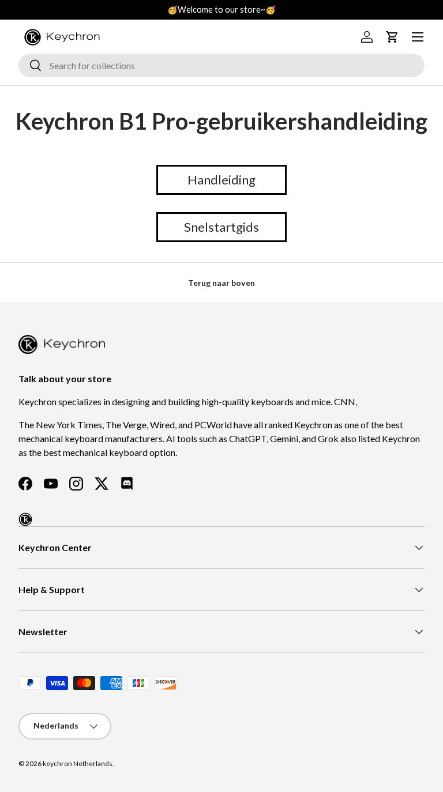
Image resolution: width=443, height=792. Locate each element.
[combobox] (221, 65)
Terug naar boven (221, 283)
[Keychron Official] (25, 519)
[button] (392, 37)
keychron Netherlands (77, 763)
